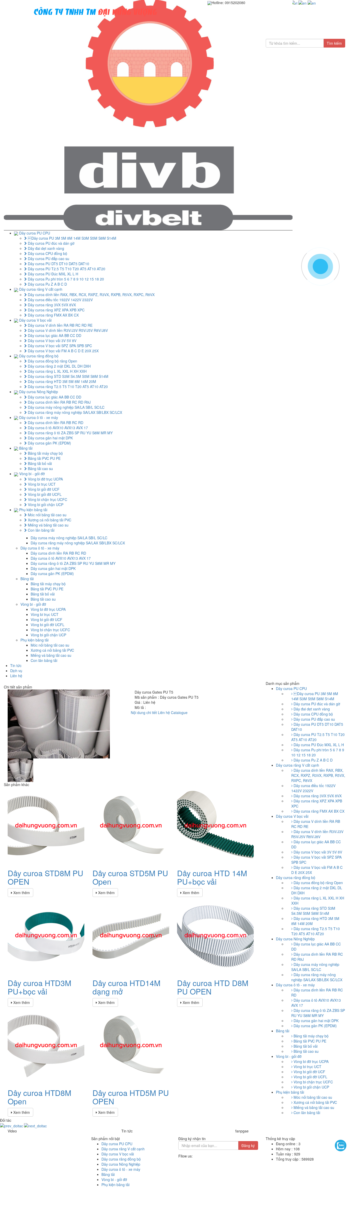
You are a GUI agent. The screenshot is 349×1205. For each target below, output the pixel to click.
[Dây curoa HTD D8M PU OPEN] (215, 934)
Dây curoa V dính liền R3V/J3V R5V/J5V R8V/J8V (67, 330)
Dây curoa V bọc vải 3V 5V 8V (51, 340)
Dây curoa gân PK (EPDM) (49, 443)
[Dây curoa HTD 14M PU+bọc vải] (215, 824)
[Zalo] (340, 1145)
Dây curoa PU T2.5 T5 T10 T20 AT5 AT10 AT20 (66, 268)
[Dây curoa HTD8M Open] (46, 1044)
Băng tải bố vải (39, 463)
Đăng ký (248, 1145)
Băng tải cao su (40, 468)
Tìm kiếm (334, 43)
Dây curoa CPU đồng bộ (47, 253)
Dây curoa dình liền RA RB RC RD (55, 422)
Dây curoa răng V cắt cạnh (40, 289)
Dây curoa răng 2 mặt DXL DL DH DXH (59, 366)
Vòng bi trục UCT (41, 484)
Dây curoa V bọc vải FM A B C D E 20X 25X (63, 350)
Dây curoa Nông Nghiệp (38, 391)
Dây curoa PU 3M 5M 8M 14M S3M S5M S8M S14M (71, 238)
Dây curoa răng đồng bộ (39, 355)
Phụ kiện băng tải (33, 509)
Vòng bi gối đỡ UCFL (44, 494)
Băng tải (25, 448)
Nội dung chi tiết (144, 712)
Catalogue (179, 712)
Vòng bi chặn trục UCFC (47, 499)
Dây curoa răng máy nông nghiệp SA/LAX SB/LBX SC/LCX (74, 412)
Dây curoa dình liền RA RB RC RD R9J (59, 402)
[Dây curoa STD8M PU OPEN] (46, 824)
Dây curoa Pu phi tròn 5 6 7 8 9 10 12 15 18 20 (65, 279)
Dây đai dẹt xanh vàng (45, 248)
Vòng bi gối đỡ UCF (43, 489)
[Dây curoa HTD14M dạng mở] (130, 934)
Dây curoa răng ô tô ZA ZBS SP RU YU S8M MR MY (70, 432)
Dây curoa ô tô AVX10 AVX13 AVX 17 (57, 427)
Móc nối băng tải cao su (46, 514)
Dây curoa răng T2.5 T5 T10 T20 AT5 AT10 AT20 (67, 386)
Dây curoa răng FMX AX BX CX (53, 315)
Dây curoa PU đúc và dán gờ (50, 243)
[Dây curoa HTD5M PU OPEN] (130, 1044)
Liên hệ (16, 675)
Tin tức (15, 665)
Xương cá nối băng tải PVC (49, 519)
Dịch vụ (16, 670)
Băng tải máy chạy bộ (45, 453)
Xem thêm (21, 892)
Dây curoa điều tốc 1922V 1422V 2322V (60, 299)
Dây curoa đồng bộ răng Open (52, 361)
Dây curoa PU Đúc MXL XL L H (52, 273)
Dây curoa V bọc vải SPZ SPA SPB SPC (59, 345)
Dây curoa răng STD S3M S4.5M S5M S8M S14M (67, 376)
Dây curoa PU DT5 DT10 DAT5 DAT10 (58, 263)
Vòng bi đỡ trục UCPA (45, 479)
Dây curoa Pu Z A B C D (47, 284)
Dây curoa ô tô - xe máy (38, 417)
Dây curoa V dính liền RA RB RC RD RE (59, 325)
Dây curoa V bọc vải (35, 320)
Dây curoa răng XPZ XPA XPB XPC (56, 309)
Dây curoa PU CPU (34, 233)
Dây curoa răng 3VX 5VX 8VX (51, 304)
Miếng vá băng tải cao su (47, 525)
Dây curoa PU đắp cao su (48, 258)
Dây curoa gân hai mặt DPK (50, 437)
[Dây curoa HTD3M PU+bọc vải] (46, 934)
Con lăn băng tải (40, 530)
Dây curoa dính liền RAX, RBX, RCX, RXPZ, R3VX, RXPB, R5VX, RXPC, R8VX (91, 294)
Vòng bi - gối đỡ (32, 473)
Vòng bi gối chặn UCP (45, 504)
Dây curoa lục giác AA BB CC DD (54, 335)
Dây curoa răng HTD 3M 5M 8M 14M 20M (61, 381)
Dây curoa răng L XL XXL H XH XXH (57, 371)
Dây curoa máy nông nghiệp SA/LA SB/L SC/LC (65, 407)
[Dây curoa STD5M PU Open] (130, 824)
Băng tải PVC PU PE (44, 458)
